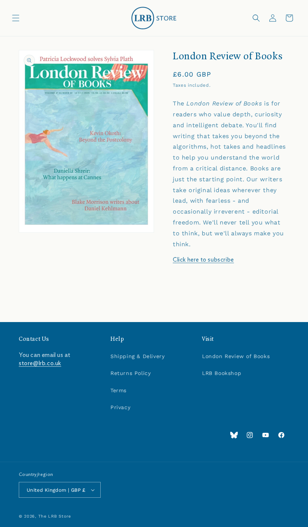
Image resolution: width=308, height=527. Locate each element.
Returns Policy (130, 373)
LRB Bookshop (221, 373)
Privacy (120, 407)
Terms (118, 390)
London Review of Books (236, 356)
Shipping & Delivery (137, 356)
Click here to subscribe (203, 260)
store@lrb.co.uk (40, 363)
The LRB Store (54, 516)
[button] (16, 18)
